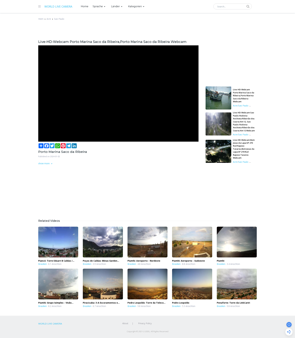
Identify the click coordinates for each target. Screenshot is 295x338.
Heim (40, 18)
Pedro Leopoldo (180, 302)
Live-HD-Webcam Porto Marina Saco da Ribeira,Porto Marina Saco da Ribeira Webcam (243, 95)
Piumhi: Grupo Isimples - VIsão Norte (55, 302)
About (125, 323)
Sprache (98, 6)
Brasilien (42, 263)
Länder (115, 6)
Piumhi (220, 260)
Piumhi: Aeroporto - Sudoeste (188, 260)
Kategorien (135, 6)
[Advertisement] (112, 32)
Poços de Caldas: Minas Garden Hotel (100, 260)
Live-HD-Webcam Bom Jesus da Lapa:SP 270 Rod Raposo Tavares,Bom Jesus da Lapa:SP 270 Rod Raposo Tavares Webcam (244, 149)
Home (84, 6)
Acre (49, 18)
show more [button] (44, 163)
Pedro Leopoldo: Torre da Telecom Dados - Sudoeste (147, 302)
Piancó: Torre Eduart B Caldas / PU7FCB (55, 260)
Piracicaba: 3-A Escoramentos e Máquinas (100, 302)
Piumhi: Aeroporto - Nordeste (144, 260)
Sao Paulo (59, 18)
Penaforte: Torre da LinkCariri (233, 302)
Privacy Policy (145, 323)
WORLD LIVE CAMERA (58, 6)
